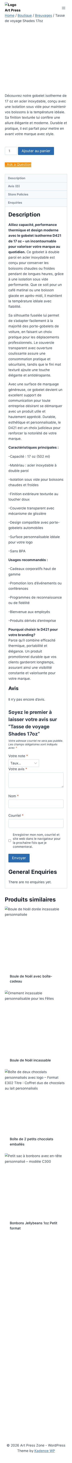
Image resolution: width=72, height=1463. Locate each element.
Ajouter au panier (36, 151)
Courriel (16, 815)
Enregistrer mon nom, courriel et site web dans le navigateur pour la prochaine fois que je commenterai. (37, 841)
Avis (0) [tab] (14, 186)
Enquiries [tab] (15, 202)
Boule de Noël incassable (30, 1060)
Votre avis (17, 769)
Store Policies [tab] (18, 194)
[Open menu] (63, 8)
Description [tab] (16, 178)
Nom (13, 796)
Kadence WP (44, 1451)
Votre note (18, 756)
